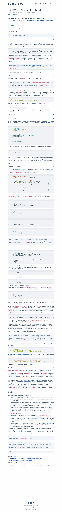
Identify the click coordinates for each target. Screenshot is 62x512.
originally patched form (22, 431)
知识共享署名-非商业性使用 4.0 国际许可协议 (22, 460)
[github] (31, 503)
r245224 (39, 354)
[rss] (34, 503)
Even (37, 505)
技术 (10, 14)
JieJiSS (14, 456)
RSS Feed (50, 3)
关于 (43, 3)
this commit (49, 343)
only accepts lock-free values (28, 381)
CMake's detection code (45, 122)
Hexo (28, 505)
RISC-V (15, 14)
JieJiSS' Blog (15, 3)
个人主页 (36, 3)
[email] (28, 503)
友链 (46, 3)
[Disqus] (31, 484)
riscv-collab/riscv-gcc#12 (32, 301)
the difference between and (36, 65)
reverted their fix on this (30, 418)
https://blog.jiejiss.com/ (17, 452)
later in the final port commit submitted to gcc (19, 354)
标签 (40, 3)
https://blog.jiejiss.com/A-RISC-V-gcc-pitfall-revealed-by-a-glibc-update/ (27, 458)
